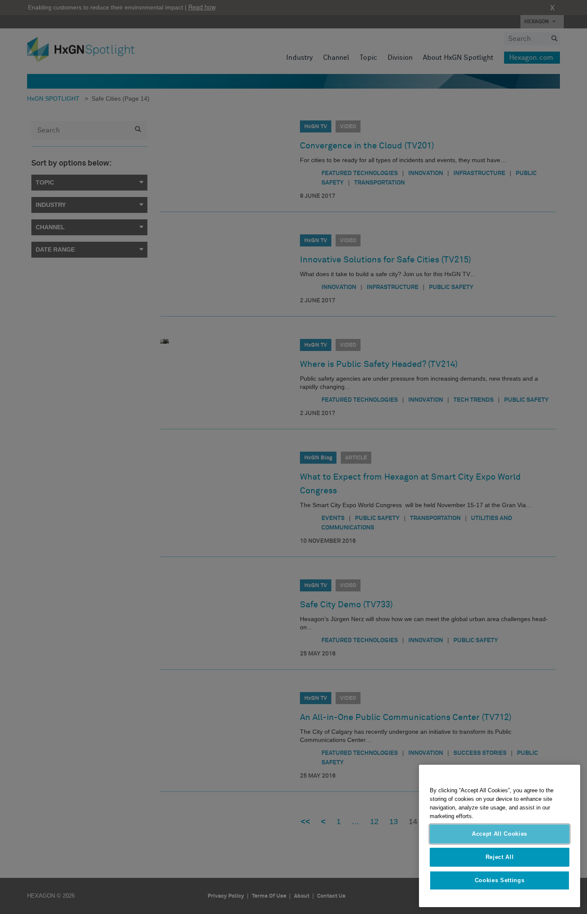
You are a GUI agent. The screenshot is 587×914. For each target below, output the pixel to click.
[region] (499, 836)
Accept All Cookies (499, 834)
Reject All (500, 857)
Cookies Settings (500, 880)
